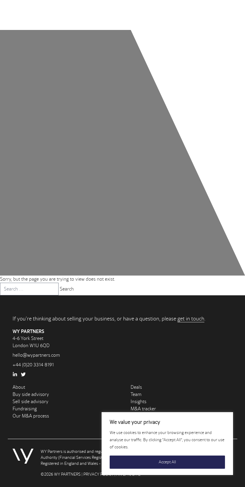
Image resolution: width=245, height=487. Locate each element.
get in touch (190, 319)
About (19, 387)
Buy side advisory (31, 394)
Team (136, 394)
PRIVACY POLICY (98, 474)
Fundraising (25, 408)
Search (67, 288)
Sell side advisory (30, 401)
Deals (136, 387)
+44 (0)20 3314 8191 (33, 364)
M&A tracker (143, 408)
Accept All (167, 462)
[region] (167, 443)
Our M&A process (31, 415)
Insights (138, 401)
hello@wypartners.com (36, 355)
